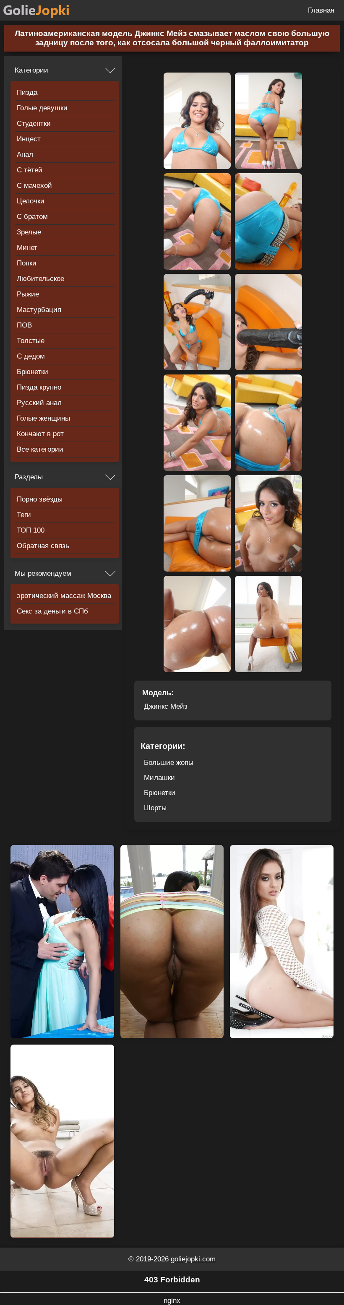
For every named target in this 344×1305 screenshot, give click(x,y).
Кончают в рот (40, 434)
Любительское (40, 279)
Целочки (30, 201)
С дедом (31, 356)
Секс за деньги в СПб (52, 611)
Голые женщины (43, 418)
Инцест (29, 139)
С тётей (29, 170)
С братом (32, 217)
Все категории (40, 449)
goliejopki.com (193, 1259)
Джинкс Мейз (166, 706)
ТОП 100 (30, 530)
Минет (27, 248)
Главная (321, 10)
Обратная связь (43, 546)
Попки (26, 263)
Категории (31, 70)
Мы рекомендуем (43, 573)
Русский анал (39, 403)
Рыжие (28, 294)
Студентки (34, 123)
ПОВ (24, 325)
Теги (24, 515)
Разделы (29, 477)
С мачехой (34, 186)
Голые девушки (42, 108)
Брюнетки (32, 372)
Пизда (27, 92)
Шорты (155, 808)
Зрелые (29, 232)
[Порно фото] (43, 10)
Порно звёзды (40, 499)
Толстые (30, 341)
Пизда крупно (39, 387)
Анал (25, 155)
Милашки (159, 778)
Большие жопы (168, 763)
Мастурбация (39, 310)
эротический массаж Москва (64, 596)
